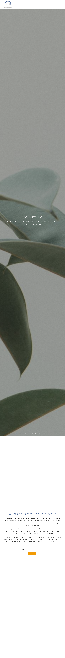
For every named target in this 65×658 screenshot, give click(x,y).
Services (27, 433)
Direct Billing (32, 553)
